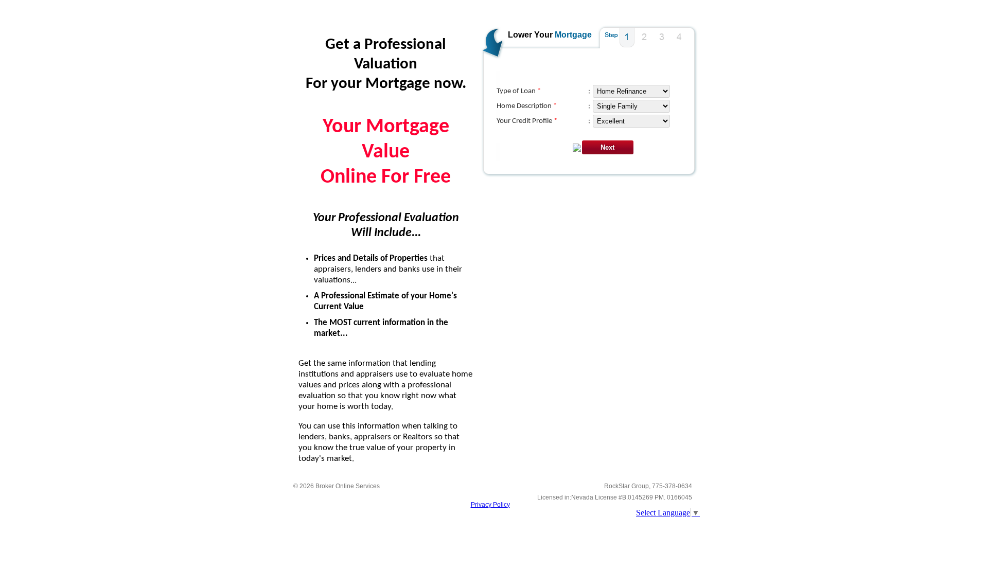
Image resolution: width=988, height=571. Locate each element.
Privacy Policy (490, 504)
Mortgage (573, 34)
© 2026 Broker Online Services (336, 486)
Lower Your (530, 34)
